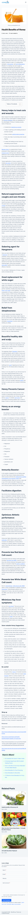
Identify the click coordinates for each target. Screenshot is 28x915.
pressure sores (5, 153)
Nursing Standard (8, 120)
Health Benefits (14, 33)
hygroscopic (10, 64)
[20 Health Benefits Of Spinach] (14, 842)
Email (4, 874)
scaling (21, 380)
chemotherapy (8, 586)
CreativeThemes (5, 913)
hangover (5, 254)
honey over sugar (6, 290)
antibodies (4, 540)
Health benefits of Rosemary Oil (10, 807)
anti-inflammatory (20, 64)
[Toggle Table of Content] (19, 104)
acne (10, 365)
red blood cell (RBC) (12, 560)
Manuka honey (5, 149)
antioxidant (4, 265)
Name (4, 870)
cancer (7, 397)
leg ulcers (8, 163)
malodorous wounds (16, 127)
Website (4, 878)
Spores (14, 672)
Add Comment (6, 883)
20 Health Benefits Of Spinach (9, 850)
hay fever (11, 606)
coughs (3, 205)
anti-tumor (17, 397)
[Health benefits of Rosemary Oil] (14, 798)
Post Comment (6, 900)
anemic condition (20, 563)
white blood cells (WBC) (19, 586)
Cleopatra (14, 351)
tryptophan (10, 321)
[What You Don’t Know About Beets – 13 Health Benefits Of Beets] (14, 819)
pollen (11, 616)
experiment (4, 589)
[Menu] (25, 2)
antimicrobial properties (18, 134)
